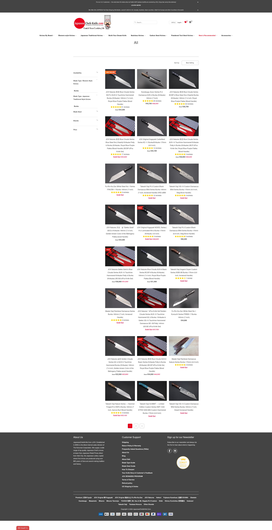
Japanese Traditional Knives (92, 35)
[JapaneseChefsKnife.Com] (92, 22)
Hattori (158, 497)
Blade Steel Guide (128, 466)
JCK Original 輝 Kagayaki (103, 497)
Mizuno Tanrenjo (112, 501)
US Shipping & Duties (130, 486)
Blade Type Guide (128, 462)
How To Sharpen (128, 469)
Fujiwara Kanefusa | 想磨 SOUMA (175, 497)
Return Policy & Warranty (131, 445)
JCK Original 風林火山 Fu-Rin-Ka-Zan (128, 497)
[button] (116, 107)
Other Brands (149, 504)
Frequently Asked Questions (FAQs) (135, 449)
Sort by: (177, 63)
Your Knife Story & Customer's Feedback (137, 473)
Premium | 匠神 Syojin (84, 497)
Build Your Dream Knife (118, 35)
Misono (101, 501)
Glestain (193, 497)
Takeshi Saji (122, 504)
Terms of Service (128, 479)
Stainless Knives (137, 35)
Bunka (76, 91)
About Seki (126, 459)
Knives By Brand (46, 35)
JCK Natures (149, 497)
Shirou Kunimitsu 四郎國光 (175, 501)
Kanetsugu (83, 501)
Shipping (125, 442)
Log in (179, 22)
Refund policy (127, 483)
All (136, 42)
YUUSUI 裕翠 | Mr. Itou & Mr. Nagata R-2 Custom (139, 501)
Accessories (226, 35)
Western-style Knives (66, 35)
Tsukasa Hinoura (135, 504)
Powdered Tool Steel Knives (182, 35)
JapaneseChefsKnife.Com (142, 509)
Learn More (136, 5)
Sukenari (190, 501)
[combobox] (145, 22)
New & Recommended (207, 35)
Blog (123, 456)
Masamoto (93, 501)
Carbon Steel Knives (158, 35)
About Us (125, 452)
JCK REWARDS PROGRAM (132, 476)
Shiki (161, 501)
